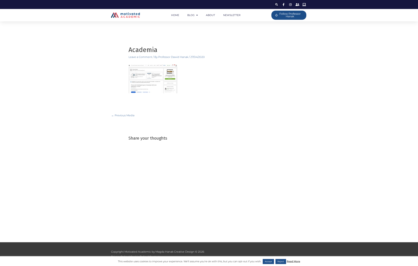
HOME (175, 15)
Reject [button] (280, 261)
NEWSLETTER (232, 15)
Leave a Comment (140, 57)
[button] (276, 4)
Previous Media (122, 115)
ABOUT (210, 15)
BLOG (191, 15)
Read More (293, 261)
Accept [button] (268, 261)
